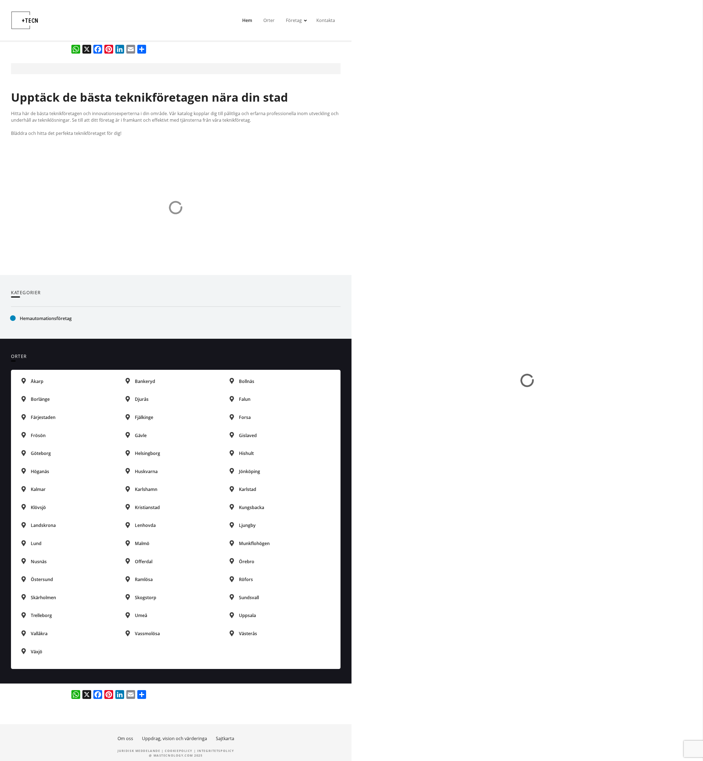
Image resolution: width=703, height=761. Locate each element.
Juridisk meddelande (139, 751)
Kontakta (325, 20)
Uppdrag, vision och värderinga (174, 738)
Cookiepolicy (179, 751)
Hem (247, 20)
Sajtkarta (225, 738)
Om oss (125, 738)
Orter (269, 20)
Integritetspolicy (215, 751)
